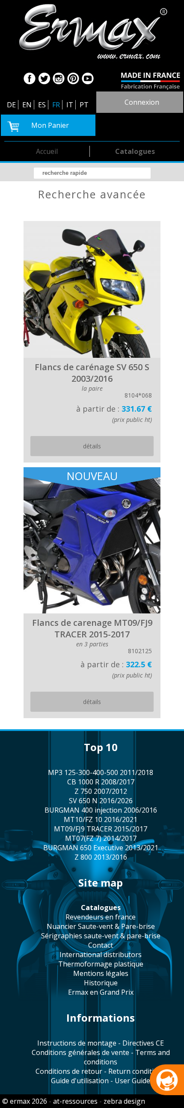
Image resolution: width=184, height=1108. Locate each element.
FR (56, 104)
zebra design (124, 1101)
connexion (142, 102)
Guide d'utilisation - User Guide (100, 1080)
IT (69, 104)
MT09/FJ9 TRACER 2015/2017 (100, 829)
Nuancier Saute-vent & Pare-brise (101, 926)
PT (84, 104)
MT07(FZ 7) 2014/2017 (101, 838)
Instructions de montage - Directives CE (100, 1043)
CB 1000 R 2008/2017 (100, 782)
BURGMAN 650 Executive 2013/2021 (100, 847)
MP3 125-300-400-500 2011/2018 (100, 772)
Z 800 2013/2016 (100, 857)
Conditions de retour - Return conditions (101, 1071)
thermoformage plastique (100, 964)
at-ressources (75, 1101)
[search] (92, 173)
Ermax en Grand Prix (101, 992)
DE (11, 104)
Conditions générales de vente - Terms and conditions (101, 1057)
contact (100, 945)
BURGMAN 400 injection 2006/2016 (101, 810)
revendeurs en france (100, 917)
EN (27, 104)
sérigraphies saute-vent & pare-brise (100, 935)
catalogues (135, 151)
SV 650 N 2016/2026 (101, 800)
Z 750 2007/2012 (100, 791)
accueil (47, 151)
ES (42, 104)
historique (101, 982)
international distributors (100, 954)
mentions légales (100, 973)
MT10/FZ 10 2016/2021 (100, 819)
